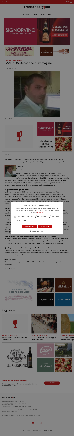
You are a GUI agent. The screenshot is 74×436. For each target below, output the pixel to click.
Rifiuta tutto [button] (45, 226)
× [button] (61, 203)
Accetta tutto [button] (29, 226)
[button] (37, 231)
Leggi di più (40, 212)
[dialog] (37, 218)
